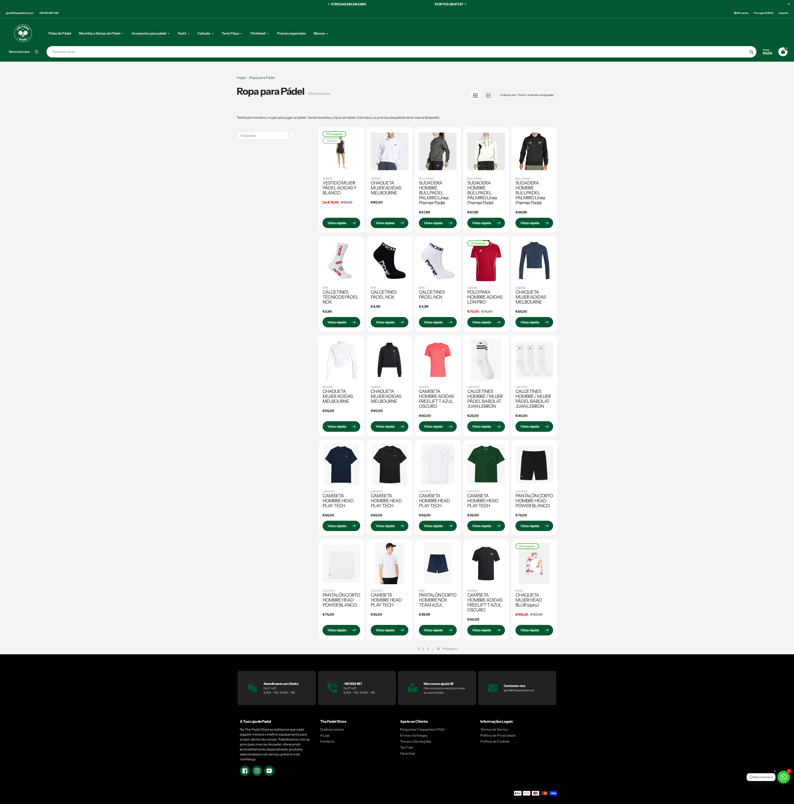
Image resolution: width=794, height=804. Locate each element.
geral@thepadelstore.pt (19, 12)
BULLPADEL (427, 178)
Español (783, 12)
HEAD (519, 590)
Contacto (327, 741)
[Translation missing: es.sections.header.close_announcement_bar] (789, 4)
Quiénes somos (332, 729)
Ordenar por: (508, 95)
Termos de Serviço (494, 729)
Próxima (448, 649)
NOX (325, 287)
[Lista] (488, 95)
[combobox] (265, 135)
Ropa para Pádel (262, 77)
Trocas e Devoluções (415, 741)
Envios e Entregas (413, 735)
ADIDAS (327, 178)
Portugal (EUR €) (764, 12)
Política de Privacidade (497, 735)
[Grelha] (475, 95)
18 (438, 649)
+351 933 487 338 (48, 12)
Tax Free (406, 747)
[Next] (465, 4)
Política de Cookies (494, 741)
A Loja (324, 735)
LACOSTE (473, 387)
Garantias (407, 753)
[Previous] (329, 4)
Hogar (241, 77)
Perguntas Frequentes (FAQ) (422, 729)
